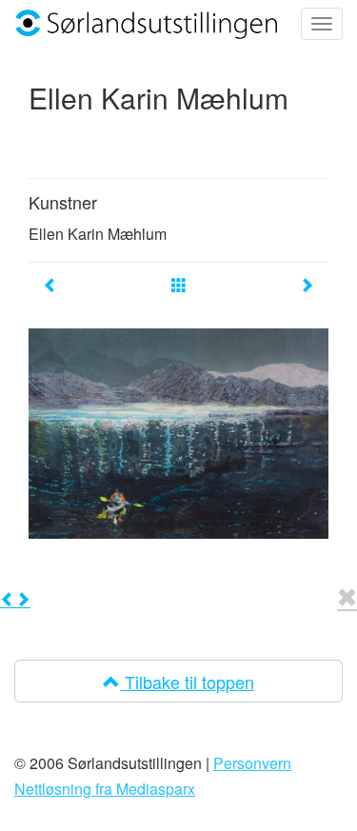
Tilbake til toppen (187, 681)
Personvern (252, 763)
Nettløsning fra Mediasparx (104, 789)
